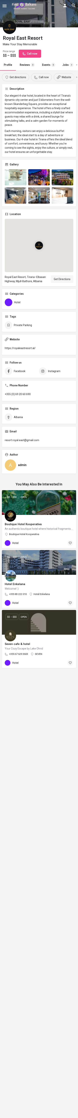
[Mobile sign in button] (64, 5)
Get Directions (62, 279)
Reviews (26, 64)
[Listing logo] (9, 27)
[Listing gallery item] (15, 177)
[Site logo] (24, 6)
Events (48, 64)
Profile (8, 64)
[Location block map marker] (39, 245)
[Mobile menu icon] (4, 6)
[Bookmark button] (70, 543)
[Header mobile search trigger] (73, 5)
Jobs (67, 64)
